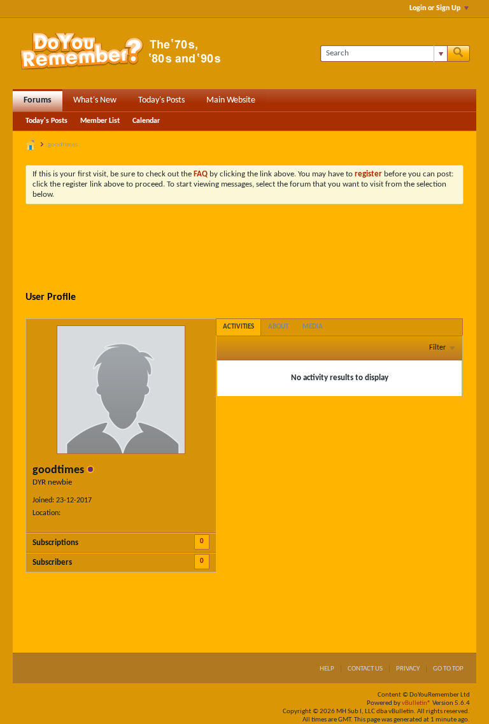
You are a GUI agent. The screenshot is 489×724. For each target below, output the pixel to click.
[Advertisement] (257, 249)
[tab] (238, 327)
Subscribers (52, 562)
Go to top (448, 668)
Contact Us (365, 668)
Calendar (146, 121)
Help (327, 668)
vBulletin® (416, 703)
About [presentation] (278, 326)
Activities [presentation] (238, 326)
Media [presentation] (312, 326)
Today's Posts (161, 100)
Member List (100, 121)
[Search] (458, 53)
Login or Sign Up (434, 8)
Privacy (408, 668)
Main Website (230, 100)
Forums (38, 100)
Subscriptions (55, 543)
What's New (95, 100)
